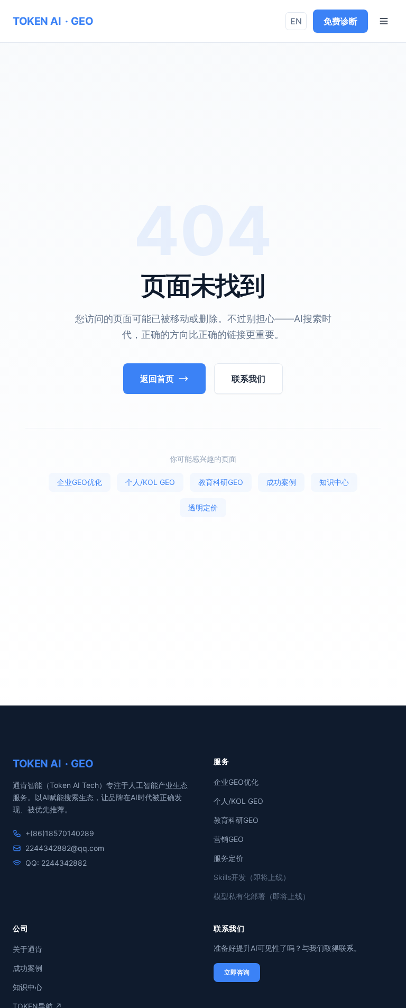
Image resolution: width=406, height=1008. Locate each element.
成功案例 (281, 482)
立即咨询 (237, 972)
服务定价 (228, 858)
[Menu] (383, 21)
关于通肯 (27, 949)
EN (296, 21)
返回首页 (157, 378)
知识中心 (334, 482)
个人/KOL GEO (150, 482)
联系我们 (248, 378)
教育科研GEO (220, 482)
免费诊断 (340, 21)
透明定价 (203, 507)
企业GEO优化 (79, 482)
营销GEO (229, 839)
